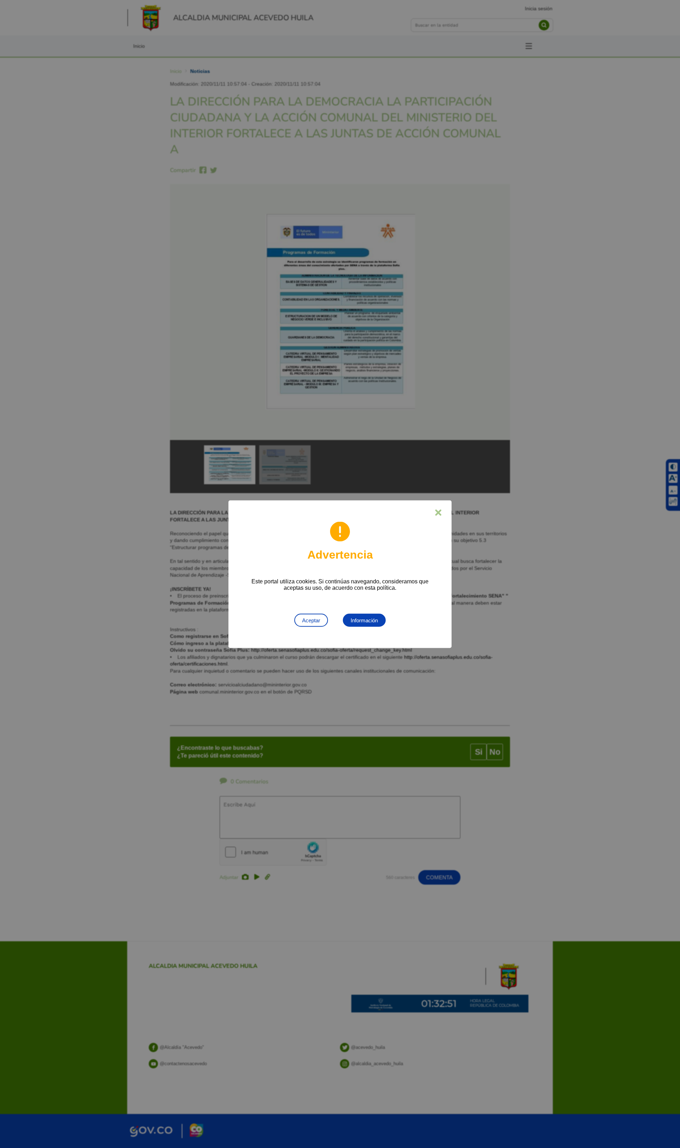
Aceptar (311, 620)
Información (364, 620)
